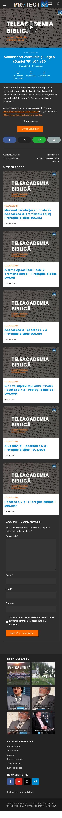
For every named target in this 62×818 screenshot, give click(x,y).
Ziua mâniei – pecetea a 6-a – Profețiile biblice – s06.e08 (26, 448)
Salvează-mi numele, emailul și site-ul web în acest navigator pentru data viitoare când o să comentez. (32, 621)
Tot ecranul (31, 76)
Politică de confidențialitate (20, 792)
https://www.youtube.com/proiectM (21, 111)
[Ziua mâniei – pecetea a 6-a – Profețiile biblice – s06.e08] (31, 422)
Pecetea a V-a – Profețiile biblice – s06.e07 (30, 504)
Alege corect (13, 746)
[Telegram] (35, 781)
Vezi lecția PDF (31, 129)
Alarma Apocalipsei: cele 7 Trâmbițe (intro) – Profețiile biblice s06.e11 (30, 273)
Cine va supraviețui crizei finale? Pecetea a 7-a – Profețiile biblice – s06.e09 (29, 389)
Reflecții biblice (14, 767)
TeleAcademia (31, 52)
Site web (10, 603)
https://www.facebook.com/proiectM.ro (22, 114)
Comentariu (12, 536)
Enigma (10, 754)
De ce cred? (13, 750)
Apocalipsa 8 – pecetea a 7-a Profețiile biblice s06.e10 (25, 332)
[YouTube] (18, 781)
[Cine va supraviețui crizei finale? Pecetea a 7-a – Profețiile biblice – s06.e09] (31, 362)
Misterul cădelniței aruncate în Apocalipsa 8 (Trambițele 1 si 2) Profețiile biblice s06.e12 (27, 214)
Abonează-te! (44, 76)
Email (9, 589)
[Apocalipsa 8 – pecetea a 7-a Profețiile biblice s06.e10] (31, 306)
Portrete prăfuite (15, 759)
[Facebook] (10, 781)
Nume (9, 575)
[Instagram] (27, 781)
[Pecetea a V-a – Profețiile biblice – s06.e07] (31, 478)
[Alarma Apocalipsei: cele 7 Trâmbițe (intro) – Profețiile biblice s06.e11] (31, 246)
